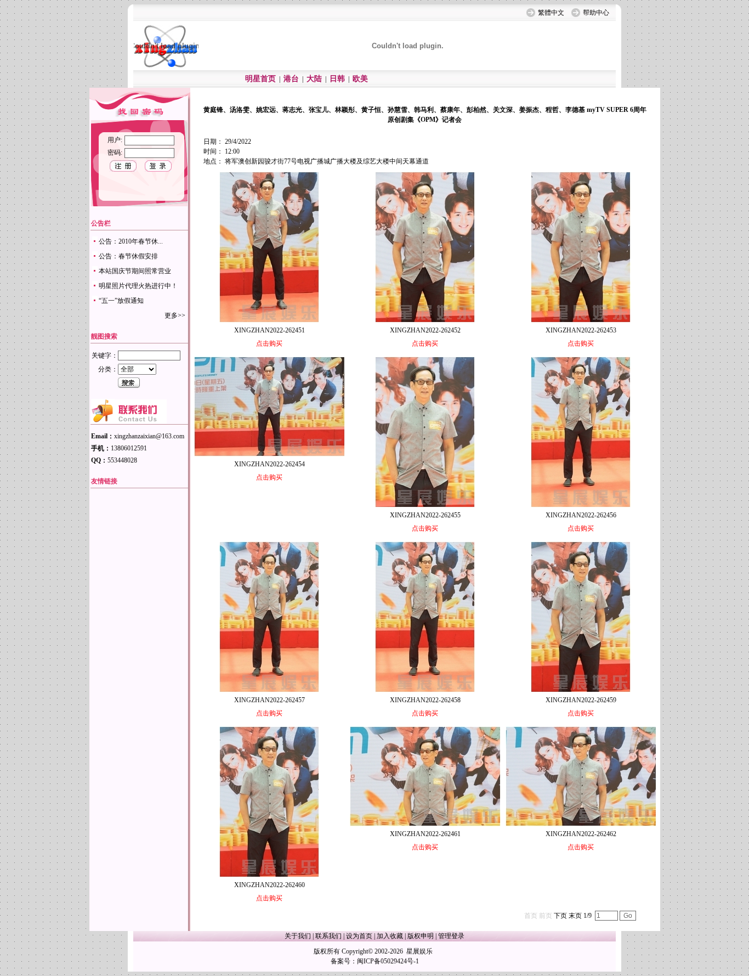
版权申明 (420, 936)
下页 (560, 915)
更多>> (174, 315)
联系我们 (328, 936)
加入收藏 (390, 936)
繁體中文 (551, 12)
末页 (575, 915)
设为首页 (359, 936)
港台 (291, 79)
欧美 (360, 79)
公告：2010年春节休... (131, 241)
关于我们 (298, 936)
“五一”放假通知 (121, 300)
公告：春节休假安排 (128, 256)
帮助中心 (596, 12)
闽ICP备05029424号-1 (388, 961)
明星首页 (260, 79)
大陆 (314, 79)
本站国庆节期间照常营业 (135, 271)
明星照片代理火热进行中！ (138, 286)
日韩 (337, 79)
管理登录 (451, 936)
